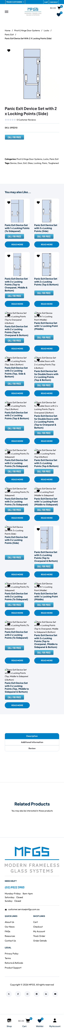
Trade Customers (14, 2)
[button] (55, 50)
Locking (37, 163)
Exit (25, 163)
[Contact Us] (14, 138)
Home (7, 30)
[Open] (6, 12)
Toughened (53, 163)
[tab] (32, 736)
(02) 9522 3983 (14, 887)
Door (20, 163)
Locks (46, 30)
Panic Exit (9, 34)
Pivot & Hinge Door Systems (27, 30)
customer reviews (26, 120)
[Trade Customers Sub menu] (23, 2)
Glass (30, 163)
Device (13, 163)
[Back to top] (53, 1008)
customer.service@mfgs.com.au (24, 909)
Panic (44, 163)
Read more (17, 244)
